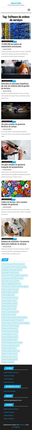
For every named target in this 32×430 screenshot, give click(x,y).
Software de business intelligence (21, 323)
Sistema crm (18, 284)
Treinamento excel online (8, 362)
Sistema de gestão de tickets (9, 309)
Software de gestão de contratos (10, 337)
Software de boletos (7, 323)
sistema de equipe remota (8, 295)
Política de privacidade (9, 391)
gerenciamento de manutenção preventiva (12, 270)
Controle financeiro (8, 379)
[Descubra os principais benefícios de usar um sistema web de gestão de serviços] (16, 69)
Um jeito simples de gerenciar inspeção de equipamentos (13, 165)
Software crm (19, 320)
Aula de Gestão (16, 3)
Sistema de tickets (22, 317)
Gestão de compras (9, 382)
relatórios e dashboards (7, 284)
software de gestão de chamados (10, 331)
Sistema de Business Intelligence (20, 286)
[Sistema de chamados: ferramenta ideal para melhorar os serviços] (16, 227)
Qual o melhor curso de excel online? (10, 281)
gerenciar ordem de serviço (8, 275)
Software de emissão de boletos (9, 328)
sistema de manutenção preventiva (10, 312)
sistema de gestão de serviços (9, 306)
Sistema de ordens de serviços (9, 317)
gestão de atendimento (21, 275)
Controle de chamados (7, 264)
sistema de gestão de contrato (9, 300)
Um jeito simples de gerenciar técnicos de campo (13, 125)
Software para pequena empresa (9, 359)
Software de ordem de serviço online (10, 351)
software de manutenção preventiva (10, 345)
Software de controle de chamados (10, 326)
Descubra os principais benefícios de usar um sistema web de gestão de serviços (15, 86)
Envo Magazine (16, 427)
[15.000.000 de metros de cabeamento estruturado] (16, 31)
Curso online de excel (19, 264)
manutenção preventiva (7, 278)
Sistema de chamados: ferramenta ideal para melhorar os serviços (15, 242)
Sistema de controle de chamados (10, 289)
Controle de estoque (9, 375)
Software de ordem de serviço (9, 348)
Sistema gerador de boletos (8, 320)
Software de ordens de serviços (9, 354)
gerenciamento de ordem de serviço (10, 272)
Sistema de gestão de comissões (10, 298)
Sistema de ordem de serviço (9, 314)
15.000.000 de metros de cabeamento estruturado (11, 45)
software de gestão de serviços (9, 340)
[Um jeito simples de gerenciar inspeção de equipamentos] (16, 150)
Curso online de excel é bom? (9, 267)
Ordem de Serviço (18, 278)
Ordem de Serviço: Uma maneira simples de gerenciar (14, 203)
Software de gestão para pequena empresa (12, 342)
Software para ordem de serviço (9, 356)
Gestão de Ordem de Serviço (11, 372)
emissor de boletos (21, 267)
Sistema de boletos (6, 286)
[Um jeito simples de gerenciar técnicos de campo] (16, 110)
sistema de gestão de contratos (9, 303)
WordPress (22, 425)
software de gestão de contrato (9, 334)
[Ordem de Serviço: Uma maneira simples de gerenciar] (16, 189)
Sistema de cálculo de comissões (10, 292)
